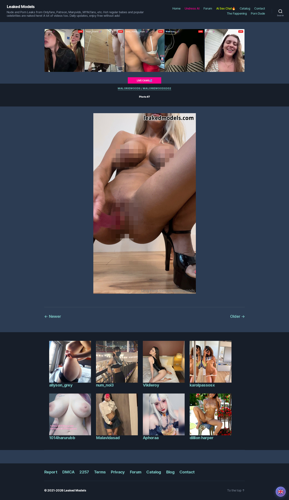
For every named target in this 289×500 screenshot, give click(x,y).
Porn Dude (258, 13)
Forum (208, 8)
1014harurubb (62, 437)
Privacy (118, 472)
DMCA (68, 472)
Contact (259, 8)
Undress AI (192, 8)
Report (50, 472)
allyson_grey (60, 385)
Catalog (245, 8)
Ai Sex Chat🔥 (225, 8)
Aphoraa (151, 437)
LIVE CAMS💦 (144, 80)
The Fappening (237, 13)
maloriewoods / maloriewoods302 (144, 88)
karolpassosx (202, 385)
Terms (100, 472)
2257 (84, 472)
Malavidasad (108, 437)
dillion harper (202, 437)
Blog (170, 472)
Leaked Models (21, 7)
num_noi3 (105, 385)
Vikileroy (151, 385)
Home (176, 8)
